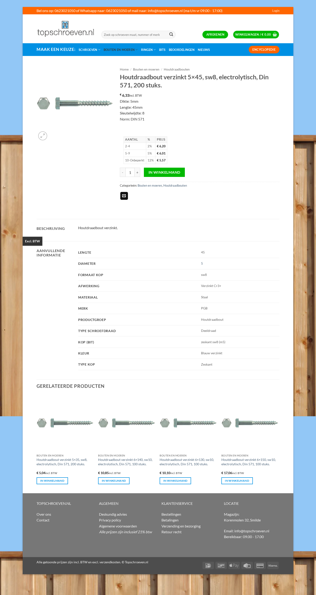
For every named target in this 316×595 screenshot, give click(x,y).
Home (124, 69)
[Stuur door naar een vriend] (124, 196)
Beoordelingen (182, 50)
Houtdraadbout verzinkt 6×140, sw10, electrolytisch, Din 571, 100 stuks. (125, 462)
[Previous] (36, 443)
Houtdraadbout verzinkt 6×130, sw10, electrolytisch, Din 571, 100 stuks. (187, 462)
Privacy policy (110, 520)
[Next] (278, 443)
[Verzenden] (171, 35)
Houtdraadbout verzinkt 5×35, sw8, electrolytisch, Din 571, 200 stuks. (62, 462)
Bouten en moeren (119, 50)
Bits (162, 50)
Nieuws (204, 50)
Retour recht (171, 532)
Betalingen (170, 520)
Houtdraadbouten (177, 69)
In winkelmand (164, 172)
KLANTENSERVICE (177, 503)
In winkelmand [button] (52, 480)
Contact (43, 520)
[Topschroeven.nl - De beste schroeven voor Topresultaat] (65, 28)
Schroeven (88, 50)
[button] (275, 10)
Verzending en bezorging (181, 526)
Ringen (147, 50)
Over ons (44, 514)
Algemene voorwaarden (118, 526)
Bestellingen (171, 514)
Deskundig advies (113, 514)
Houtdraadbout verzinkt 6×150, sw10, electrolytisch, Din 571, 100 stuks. (248, 462)
